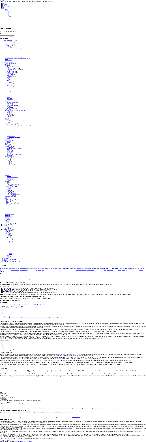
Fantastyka (9, 130)
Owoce (10, 254)
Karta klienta (7, 17)
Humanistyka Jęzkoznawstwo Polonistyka (12, 48)
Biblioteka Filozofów (10, 268)
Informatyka (9, 169)
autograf (2, 268)
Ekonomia (6, 43)
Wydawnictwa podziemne (9, 196)
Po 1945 (8, 82)
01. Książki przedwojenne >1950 (8, 40)
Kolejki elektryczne (10, 223)
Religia (6, 183)
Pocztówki (6, 233)
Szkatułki (6, 220)
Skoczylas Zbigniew (108, 270)
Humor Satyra (7, 109)
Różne (8, 180)
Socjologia (9, 155)
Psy (9, 161)
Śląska (8, 219)
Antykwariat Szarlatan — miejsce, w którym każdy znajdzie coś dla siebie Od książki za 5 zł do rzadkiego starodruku (23, 280)
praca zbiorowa (70, 270)
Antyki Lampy (7, 201)
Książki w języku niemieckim (10, 49)
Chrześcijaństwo (10, 185)
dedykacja (54, 268)
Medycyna (6, 52)
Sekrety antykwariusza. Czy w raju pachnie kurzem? (115, 408)
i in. (113, 268)
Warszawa (11, 243)
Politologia (9, 152)
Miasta (8, 237)
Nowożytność (9, 81)
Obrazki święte (7, 217)
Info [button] (3, 8)
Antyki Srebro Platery (8, 213)
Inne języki (9, 114)
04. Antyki (4, 198)
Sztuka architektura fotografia (10, 186)
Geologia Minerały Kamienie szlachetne (14, 69)
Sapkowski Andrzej (90, 270)
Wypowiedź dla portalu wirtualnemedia (16, 310)
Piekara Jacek (24, 270)
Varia (5, 61)
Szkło (10, 190)
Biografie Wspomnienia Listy (10, 63)
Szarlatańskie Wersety (11, 13)
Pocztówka (7, 232)
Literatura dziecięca (10, 124)
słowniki (10, 115)
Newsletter (6, 19)
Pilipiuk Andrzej (38, 270)
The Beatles (119, 270)
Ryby (10, 163)
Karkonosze (9, 235)
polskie (6, 227)
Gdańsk (10, 238)
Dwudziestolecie (10, 74)
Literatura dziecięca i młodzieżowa (11, 123)
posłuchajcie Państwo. (76, 417)
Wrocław (10, 245)
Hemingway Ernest (97, 268)
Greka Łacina (7, 46)
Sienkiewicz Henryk (99, 270)
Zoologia (8, 160)
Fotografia (9, 188)
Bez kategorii (4, 260)
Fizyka (8, 168)
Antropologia (9, 147)
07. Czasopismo (5, 258)
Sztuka (8, 189)
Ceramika (8, 206)
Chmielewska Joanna (31, 268)
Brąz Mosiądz (7, 215)
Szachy (10, 107)
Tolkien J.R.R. (123, 270)
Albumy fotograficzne (8, 230)
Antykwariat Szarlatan (5, 440)
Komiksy (6, 120)
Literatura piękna (8, 129)
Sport (8, 106)
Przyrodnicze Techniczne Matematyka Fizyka (13, 57)
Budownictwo (9, 166)
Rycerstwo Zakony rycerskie (12, 84)
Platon (43, 270)
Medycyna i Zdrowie (8, 140)
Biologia (8, 157)
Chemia (8, 159)
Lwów (10, 240)
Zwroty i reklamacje (8, 11)
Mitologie (6, 143)
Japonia (120, 268)
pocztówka (47, 270)
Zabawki (6, 222)
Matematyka (9, 170)
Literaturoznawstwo (10, 151)
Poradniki (6, 175)
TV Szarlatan (7, 18)
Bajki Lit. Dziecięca (8, 41)
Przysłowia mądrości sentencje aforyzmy (14, 154)
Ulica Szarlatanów (8, 20)
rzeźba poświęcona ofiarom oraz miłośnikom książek (27, 412)
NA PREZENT (5, 23)
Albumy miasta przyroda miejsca (13, 68)
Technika (6, 221)
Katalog (3, 3)
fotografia (77, 268)
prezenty (43, 370)
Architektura (9, 187)
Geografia (6, 67)
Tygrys (127, 270)
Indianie (8, 77)
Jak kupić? (4, 5)
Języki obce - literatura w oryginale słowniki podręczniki (15, 110)
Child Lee (26, 268)
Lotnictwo (9, 79)
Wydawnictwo (7, 12)
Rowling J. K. (83, 270)
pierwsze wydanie (31, 270)
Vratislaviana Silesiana (9, 191)
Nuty (8, 145)
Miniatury (8, 174)
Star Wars (115, 270)
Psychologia (7, 182)
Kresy (8, 78)
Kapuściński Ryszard (126, 268)
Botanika (8, 158)
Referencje (4, 22)
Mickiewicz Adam (15, 270)
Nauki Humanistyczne (9, 146)
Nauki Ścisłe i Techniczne (9, 164)
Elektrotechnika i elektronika (12, 167)
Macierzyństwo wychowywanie (12, 177)
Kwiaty (10, 253)
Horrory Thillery (10, 131)
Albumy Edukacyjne (10, 126)
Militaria (8, 80)
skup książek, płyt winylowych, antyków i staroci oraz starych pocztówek (67, 354)
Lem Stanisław (7, 270)
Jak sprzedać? (4, 4)
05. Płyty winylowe (5, 224)
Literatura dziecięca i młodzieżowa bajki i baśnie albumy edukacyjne (17, 125)
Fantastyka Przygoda (69, 268)
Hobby (6, 101)
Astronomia (9, 165)
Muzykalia (6, 144)
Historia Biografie (8, 47)
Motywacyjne (9, 179)
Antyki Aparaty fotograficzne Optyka (11, 199)
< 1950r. (8, 192)
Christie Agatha (48, 268)
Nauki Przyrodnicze (8, 156)
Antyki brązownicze (8, 200)
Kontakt (6, 9)
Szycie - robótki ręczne (11, 108)
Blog (3, 7)
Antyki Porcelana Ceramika (10, 205)
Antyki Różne (7, 212)
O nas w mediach (8, 16)
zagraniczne (7, 228)
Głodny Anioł (9, 15)
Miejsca (8, 246)
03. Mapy (4, 197)
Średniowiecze (9, 86)
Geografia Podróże (8, 45)
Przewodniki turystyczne (11, 71)
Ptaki (10, 162)
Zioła (8, 142)
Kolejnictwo (9, 104)
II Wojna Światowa (10, 76)
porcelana (62, 270)
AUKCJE (4, 21)
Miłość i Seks (9, 178)
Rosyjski (8, 117)
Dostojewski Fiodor (60, 268)
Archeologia (9, 73)
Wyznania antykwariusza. (7, 6)
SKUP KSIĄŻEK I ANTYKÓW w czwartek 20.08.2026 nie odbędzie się (15, 275)
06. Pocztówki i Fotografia (7, 229)
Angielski (8, 111)
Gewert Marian (83, 268)
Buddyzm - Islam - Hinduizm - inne (13, 184)
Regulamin (6, 10)
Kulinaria (6, 122)
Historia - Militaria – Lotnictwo (10, 88)
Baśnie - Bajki (9, 127)
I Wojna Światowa (10, 75)
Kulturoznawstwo (10, 150)
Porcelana (8, 207)
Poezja (6, 53)
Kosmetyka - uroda (8, 121)
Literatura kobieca (10, 134)
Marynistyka (7, 139)
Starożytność (9, 87)
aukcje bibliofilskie (18, 421)
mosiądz (21, 270)
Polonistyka (9, 153)
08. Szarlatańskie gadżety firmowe (8, 259)
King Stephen (132, 268)
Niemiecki (9, 116)
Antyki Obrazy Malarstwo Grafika (11, 203)
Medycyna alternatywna (11, 66)
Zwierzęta (8, 257)
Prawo (6, 56)
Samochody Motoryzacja (11, 105)
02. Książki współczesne (6, 62)
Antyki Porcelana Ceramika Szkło (11, 208)
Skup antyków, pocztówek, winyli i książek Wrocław (23, 441)
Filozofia (8, 149)
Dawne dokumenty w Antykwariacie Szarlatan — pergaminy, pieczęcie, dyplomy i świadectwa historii (20, 279)
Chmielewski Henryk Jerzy (38, 268)
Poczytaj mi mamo (55, 270)
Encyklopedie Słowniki (9, 44)
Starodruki (6, 59)
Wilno (10, 244)
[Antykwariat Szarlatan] (4, 0)
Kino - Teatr (9, 103)
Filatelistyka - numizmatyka (12, 102)
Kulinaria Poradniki (8, 50)
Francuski (8, 112)
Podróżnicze (9, 70)
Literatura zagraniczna (11, 136)
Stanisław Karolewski (13, 408)
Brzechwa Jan (19, 268)
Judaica (6, 118)
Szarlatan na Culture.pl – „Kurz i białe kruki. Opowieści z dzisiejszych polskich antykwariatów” (19, 276)
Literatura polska (10, 135)
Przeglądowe (9, 83)
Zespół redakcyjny (134, 270)
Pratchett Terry (78, 270)
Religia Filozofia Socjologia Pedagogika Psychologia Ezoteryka (16, 58)
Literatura (6, 51)
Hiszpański (9, 113)
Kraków (8, 236)
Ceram (23, 268)
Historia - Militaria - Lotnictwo (10, 72)
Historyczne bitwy (106, 268)
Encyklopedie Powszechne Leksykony (14, 148)
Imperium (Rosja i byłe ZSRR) (14, 137)
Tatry (8, 255)
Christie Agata (44, 268)
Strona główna (2, 25)
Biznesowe (9, 176)
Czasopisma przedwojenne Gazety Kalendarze (13, 42)
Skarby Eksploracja (10, 85)
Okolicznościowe (10, 248)
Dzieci (8, 234)
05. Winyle (4, 225)
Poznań (10, 241)
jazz (5, 226)
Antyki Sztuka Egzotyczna (9, 214)
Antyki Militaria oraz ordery (10, 202)
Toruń (10, 242)
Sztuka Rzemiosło (8, 60)
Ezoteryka (6, 65)
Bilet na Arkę (9, 14)
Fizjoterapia (9, 141)
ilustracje (117, 268)
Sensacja (8, 138)
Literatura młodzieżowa (11, 128)
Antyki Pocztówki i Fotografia (10, 204)
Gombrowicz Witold (90, 268)
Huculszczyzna (7, 216)
